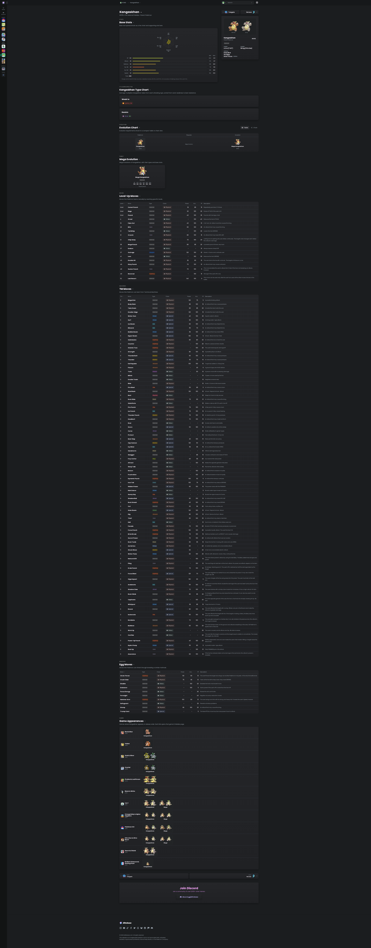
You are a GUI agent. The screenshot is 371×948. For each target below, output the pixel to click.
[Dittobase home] (3, 2)
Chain (255, 128)
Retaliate (131, 620)
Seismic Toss (132, 348)
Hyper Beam (132, 336)
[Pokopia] (3, 24)
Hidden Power (133, 486)
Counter (131, 344)
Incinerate (132, 615)
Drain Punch (132, 568)
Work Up (131, 630)
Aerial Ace (131, 546)
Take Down (132, 308)
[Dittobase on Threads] (138, 928)
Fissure (130, 368)
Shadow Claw (133, 589)
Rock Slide (131, 399)
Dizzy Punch (132, 264)
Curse (130, 431)
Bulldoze (131, 626)
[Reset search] (252, 2)
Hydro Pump (132, 645)
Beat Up (131, 649)
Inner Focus (230, 56)
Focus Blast (132, 574)
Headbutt (131, 419)
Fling (129, 563)
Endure (130, 248)
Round (130, 609)
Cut (129, 506)
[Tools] (3, 75)
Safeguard (124, 703)
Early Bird (227, 53)
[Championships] (3, 69)
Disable (123, 684)
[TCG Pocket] (3, 35)
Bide (129, 383)
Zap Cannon (132, 443)
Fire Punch (132, 407)
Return (130, 471)
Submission (132, 340)
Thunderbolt (132, 356)
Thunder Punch (133, 415)
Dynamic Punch (133, 479)
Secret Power (133, 538)
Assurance (132, 654)
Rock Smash (132, 502)
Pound (130, 215)
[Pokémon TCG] (3, 39)
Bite (129, 227)
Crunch (130, 235)
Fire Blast (131, 387)
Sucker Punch (133, 269)
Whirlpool (131, 604)
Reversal (131, 274)
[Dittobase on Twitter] (134, 928)
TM (121, 296)
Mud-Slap (131, 439)
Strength (131, 352)
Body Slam (132, 304)
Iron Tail (131, 483)
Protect (131, 435)
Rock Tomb (132, 542)
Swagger (131, 455)
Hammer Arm (125, 699)
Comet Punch (133, 207)
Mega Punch (132, 244)
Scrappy (227, 54)
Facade (130, 526)
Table (246, 128)
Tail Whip (131, 231)
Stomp (122, 707)
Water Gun (132, 316)
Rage (130, 211)
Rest (129, 395)
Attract (130, 463)
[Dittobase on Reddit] (144, 928)
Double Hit (132, 260)
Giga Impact (132, 579)
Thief (130, 518)
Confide (131, 635)
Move (129, 203)
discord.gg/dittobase (190, 897)
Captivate (131, 600)
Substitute (132, 403)
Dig (129, 514)
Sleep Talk (132, 467)
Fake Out (131, 223)
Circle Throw (125, 676)
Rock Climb (132, 594)
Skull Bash (131, 391)
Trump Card (124, 711)
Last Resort (132, 279)
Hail (129, 522)
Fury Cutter (132, 459)
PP (201, 203)
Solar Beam (132, 510)
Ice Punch (131, 411)
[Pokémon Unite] (3, 29)
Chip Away (132, 240)
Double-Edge (133, 312)
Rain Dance (132, 490)
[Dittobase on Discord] (151, 928)
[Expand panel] (7, 2)
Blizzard (131, 328)
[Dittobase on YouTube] (124, 928)
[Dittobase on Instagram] (120, 928)
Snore (130, 427)
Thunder (131, 360)
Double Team (133, 379)
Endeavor (123, 688)
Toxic (130, 372)
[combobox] (240, 2)
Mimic (130, 375)
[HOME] (3, 55)
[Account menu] (257, 2)
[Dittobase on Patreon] (148, 928)
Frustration (132, 475)
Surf (129, 320)
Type (150, 203)
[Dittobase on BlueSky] (141, 928)
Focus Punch (132, 530)
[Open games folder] (3, 61)
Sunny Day (132, 494)
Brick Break (132, 534)
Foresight (123, 696)
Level (121, 203)
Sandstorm (132, 451)
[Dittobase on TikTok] (127, 928)
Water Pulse (132, 554)
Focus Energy (125, 692)
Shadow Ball (132, 498)
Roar (129, 423)
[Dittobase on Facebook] (131, 928)
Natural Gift (132, 559)
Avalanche (132, 585)
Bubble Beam (133, 332)
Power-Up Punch (134, 641)
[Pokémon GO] (3, 20)
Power (187, 203)
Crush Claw (124, 680)
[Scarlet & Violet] (3, 51)
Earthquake (132, 364)
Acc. (194, 203)
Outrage (131, 252)
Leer (129, 256)
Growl (130, 219)
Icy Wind (131, 447)
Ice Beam (131, 324)
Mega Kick (131, 300)
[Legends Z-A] (3, 46)
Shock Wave (132, 550)
